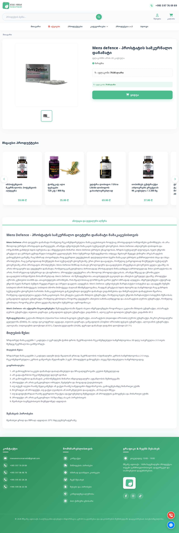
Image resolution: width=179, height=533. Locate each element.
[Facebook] (126, 496)
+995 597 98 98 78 (18, 472)
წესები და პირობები (81, 486)
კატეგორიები (97, 26)
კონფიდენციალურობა (82, 494)
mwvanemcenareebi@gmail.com (25, 458)
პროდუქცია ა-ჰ (124, 26)
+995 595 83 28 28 (18, 479)
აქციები (55, 26)
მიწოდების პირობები (81, 465)
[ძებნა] (99, 17)
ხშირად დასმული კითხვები (85, 472)
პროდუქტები (75, 26)
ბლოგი (144, 26)
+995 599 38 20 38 (18, 486)
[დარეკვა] (171, 515)
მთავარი (36, 26)
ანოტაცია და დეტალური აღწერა (89, 221)
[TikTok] (140, 496)
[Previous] (4, 179)
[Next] (175, 179)
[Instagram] (133, 496)
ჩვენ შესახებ (77, 479)
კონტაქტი (75, 458)
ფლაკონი (103, 72)
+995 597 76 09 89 (18, 465)
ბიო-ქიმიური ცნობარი (81, 501)
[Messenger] (171, 525)
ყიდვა (134, 95)
